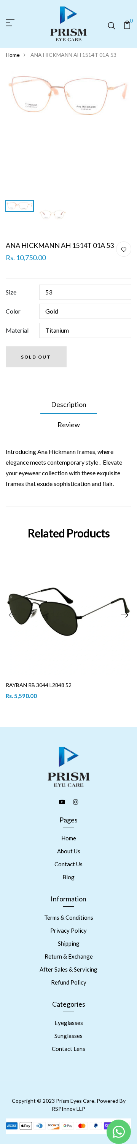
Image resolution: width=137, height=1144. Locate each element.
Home (13, 54)
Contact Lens (68, 1048)
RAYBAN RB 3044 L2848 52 (39, 685)
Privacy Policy (68, 930)
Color (13, 311)
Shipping (69, 943)
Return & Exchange (69, 956)
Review (68, 424)
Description (68, 404)
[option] (68, 95)
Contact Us (68, 864)
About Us (68, 851)
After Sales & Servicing (68, 969)
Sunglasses (68, 1035)
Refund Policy (68, 982)
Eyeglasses (68, 1022)
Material (17, 330)
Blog (68, 877)
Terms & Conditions (68, 917)
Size (11, 292)
